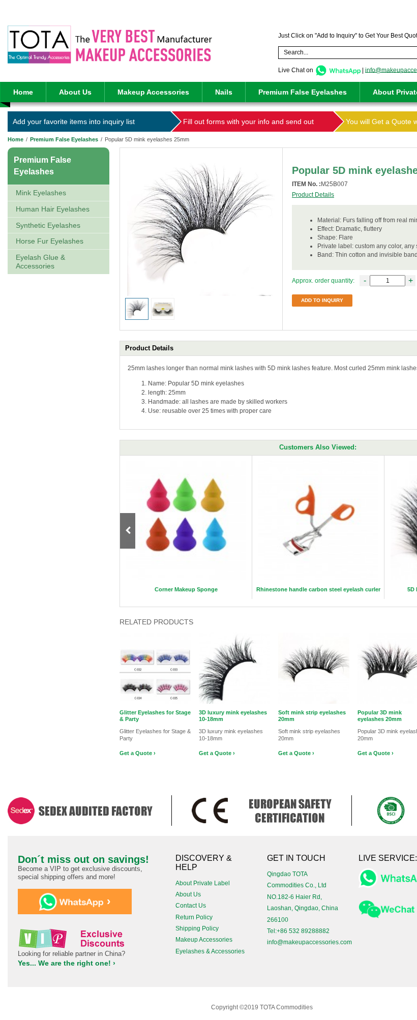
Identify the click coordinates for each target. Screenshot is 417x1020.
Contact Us (190, 905)
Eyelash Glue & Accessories (40, 261)
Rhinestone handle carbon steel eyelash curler (318, 589)
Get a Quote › (138, 753)
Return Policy (194, 917)
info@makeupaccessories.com (309, 942)
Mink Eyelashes (41, 193)
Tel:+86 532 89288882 (298, 931)
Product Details (313, 194)
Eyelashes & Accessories (210, 951)
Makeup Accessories (153, 92)
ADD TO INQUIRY (322, 300)
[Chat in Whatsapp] (338, 69)
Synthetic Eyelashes (48, 225)
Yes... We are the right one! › (66, 963)
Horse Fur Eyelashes (49, 241)
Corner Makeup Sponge (186, 589)
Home (23, 92)
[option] (186, 527)
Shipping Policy (197, 928)
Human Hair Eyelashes (53, 209)
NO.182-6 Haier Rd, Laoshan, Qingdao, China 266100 (302, 908)
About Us (75, 92)
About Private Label (202, 883)
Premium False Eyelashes (302, 92)
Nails (223, 92)
